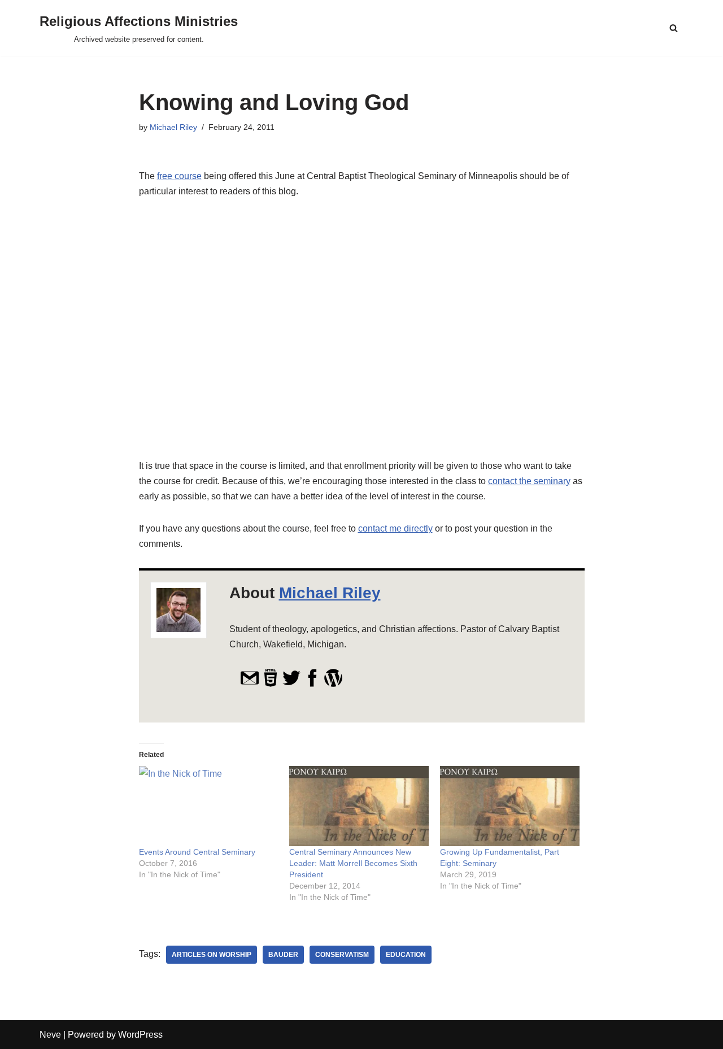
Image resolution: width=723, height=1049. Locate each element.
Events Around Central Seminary (197, 851)
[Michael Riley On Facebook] (312, 684)
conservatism (342, 955)
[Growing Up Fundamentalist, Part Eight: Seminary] (510, 806)
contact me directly (395, 528)
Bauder (283, 955)
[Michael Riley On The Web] (271, 684)
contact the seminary (529, 481)
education (406, 955)
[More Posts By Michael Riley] (333, 684)
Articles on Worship (211, 955)
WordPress (140, 1034)
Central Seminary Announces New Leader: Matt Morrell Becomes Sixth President (353, 863)
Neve (50, 1034)
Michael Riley (173, 127)
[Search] (673, 28)
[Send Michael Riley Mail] (250, 684)
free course (179, 176)
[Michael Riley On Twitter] (291, 684)
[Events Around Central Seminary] (208, 806)
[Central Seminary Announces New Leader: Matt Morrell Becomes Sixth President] (359, 806)
